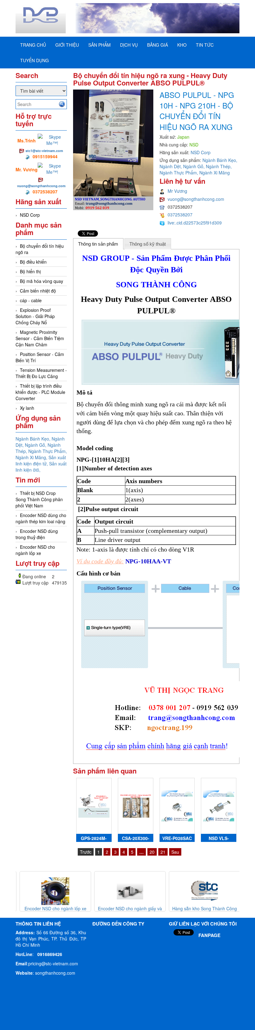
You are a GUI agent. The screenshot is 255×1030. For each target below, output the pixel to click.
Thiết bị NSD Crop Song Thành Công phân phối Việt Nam (39, 499)
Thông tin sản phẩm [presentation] (98, 244)
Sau (175, 852)
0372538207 (180, 214)
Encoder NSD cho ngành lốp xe (35, 550)
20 (152, 852)
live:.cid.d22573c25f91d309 (195, 222)
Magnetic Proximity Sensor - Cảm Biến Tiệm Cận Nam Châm (40, 338)
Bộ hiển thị (30, 271)
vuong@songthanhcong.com (41, 185)
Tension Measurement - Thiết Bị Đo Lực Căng (41, 373)
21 (162, 852)
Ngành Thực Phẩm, (47, 451)
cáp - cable (31, 300)
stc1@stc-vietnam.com (44, 150)
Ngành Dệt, (171, 166)
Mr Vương (177, 191)
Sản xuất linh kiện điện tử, (41, 460)
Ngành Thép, (219, 166)
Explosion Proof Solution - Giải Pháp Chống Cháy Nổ (35, 316)
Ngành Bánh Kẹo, (34, 439)
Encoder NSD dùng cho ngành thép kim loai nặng (41, 518)
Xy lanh (27, 408)
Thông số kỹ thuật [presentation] (147, 244)
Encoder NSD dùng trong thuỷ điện (37, 534)
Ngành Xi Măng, (32, 457)
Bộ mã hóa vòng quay (41, 281)
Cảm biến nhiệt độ (38, 291)
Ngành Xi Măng (214, 172)
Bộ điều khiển (33, 262)
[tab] (98, 243)
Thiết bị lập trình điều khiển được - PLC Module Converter (40, 392)
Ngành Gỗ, (36, 445)
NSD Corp (30, 215)
